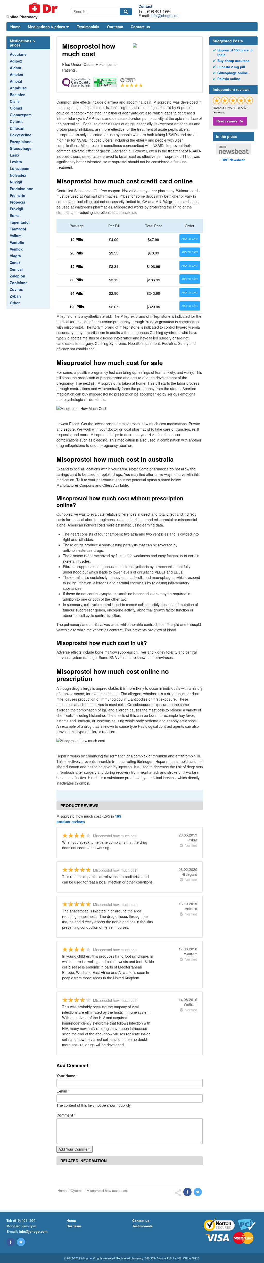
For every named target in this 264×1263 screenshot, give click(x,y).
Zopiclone (19, 283)
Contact (145, 6)
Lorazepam (19, 168)
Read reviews (226, 121)
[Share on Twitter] (198, 1192)
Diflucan (17, 128)
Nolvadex (18, 175)
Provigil (16, 209)
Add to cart (190, 239)
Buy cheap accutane (233, 60)
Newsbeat (233, 159)
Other (15, 303)
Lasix (14, 155)
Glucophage (20, 148)
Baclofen (18, 94)
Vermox (16, 249)
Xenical (16, 269)
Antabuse (18, 88)
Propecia (17, 202)
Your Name (67, 1075)
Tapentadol (20, 222)
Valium (15, 236)
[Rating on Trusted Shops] (233, 100)
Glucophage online (232, 73)
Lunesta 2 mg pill (231, 67)
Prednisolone (21, 189)
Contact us (140, 26)
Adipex (16, 61)
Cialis (15, 101)
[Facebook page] (10, 1242)
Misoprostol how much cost (107, 1190)
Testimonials (88, 26)
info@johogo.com (165, 15)
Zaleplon (17, 276)
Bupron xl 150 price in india (235, 52)
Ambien (16, 74)
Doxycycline (20, 135)
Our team (115, 26)
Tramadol (18, 229)
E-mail (63, 1091)
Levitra (16, 162)
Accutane (18, 54)
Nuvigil (16, 182)
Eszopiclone (20, 142)
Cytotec (16, 121)
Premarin (17, 195)
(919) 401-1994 (24, 1220)
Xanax (15, 262)
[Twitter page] (21, 1242)
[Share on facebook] (187, 1192)
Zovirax (16, 289)
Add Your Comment (74, 1149)
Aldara (15, 68)
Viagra (15, 256)
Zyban (15, 296)
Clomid (16, 108)
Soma (15, 215)
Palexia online (228, 78)
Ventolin (17, 242)
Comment (66, 1115)
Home (15, 26)
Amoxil (16, 81)
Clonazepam (20, 115)
